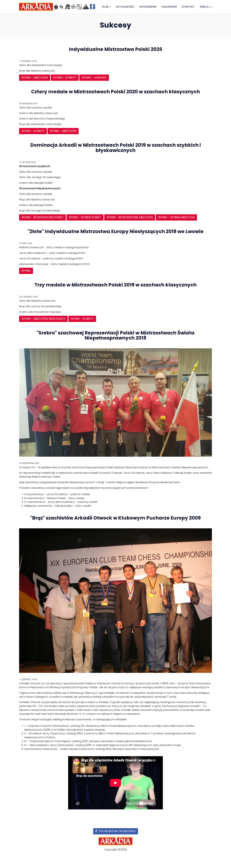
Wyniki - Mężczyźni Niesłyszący (43, 319)
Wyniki (26, 271)
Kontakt (188, 7)
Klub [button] (105, 7)
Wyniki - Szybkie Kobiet (85, 217)
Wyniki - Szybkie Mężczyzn (176, 217)
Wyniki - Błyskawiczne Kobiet (42, 217)
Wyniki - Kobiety (64, 77)
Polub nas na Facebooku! (117, 831)
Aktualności (125, 7)
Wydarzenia (148, 7)
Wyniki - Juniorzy (94, 77)
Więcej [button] (205, 7)
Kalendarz (169, 7)
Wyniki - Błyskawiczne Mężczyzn (130, 217)
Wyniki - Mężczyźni (34, 77)
